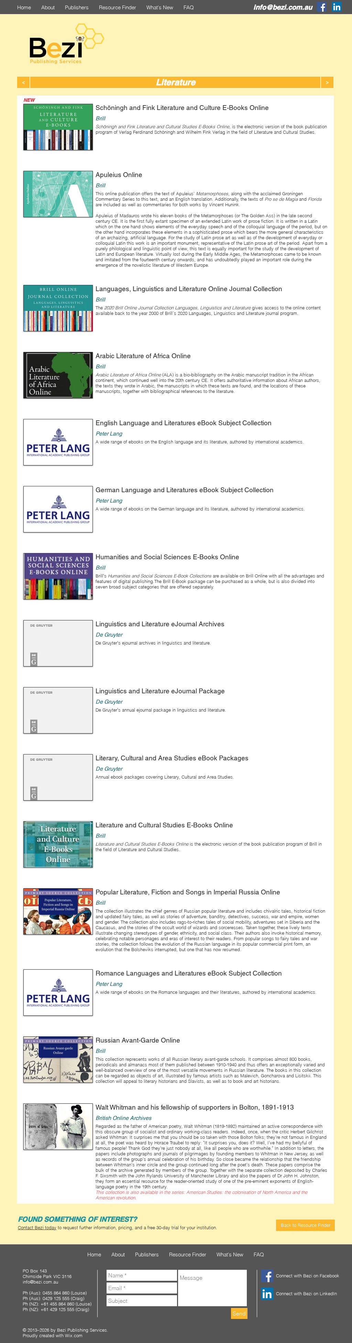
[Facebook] (322, 7)
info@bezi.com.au (282, 7)
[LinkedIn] (337, 7)
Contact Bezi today (37, 1227)
